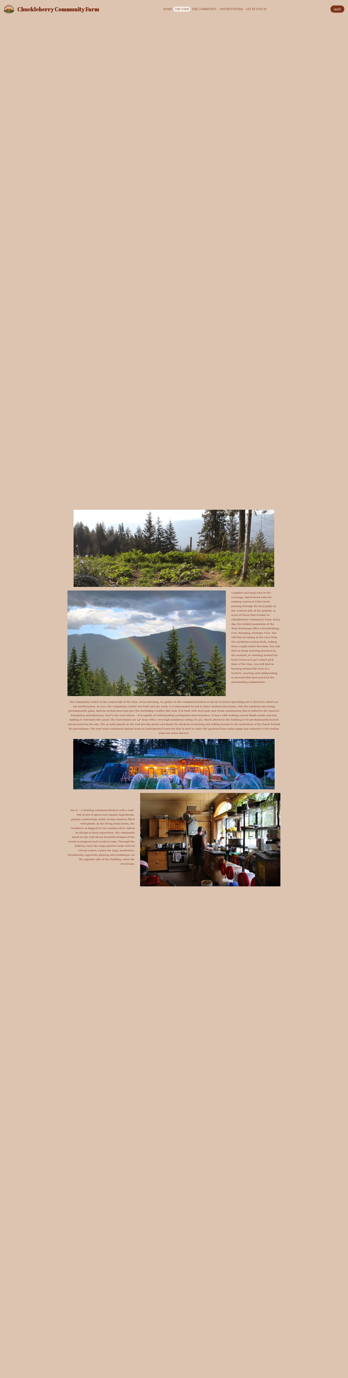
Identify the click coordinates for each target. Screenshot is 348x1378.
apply (337, 9)
